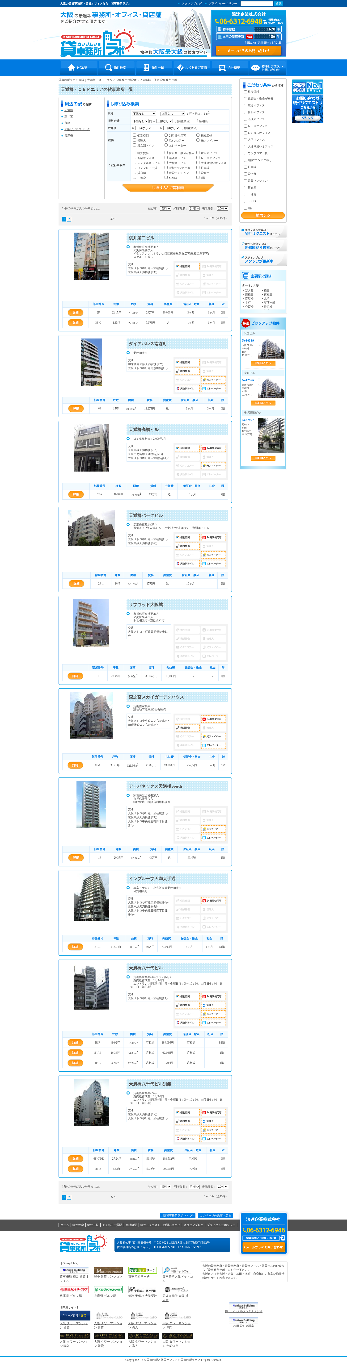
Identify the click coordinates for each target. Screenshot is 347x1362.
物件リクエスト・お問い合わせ (268, 67)
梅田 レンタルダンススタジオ (243, 1311)
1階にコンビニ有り (180, 168)
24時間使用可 (177, 135)
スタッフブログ (192, 3)
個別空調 (143, 135)
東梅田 (268, 294)
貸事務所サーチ (139, 1276)
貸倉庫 (204, 173)
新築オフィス (145, 158)
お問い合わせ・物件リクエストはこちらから (308, 101)
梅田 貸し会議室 (243, 1326)
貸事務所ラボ (98, 42)
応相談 (203, 121)
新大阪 (249, 290)
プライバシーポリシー (223, 3)
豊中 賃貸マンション (108, 1276)
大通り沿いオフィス (213, 163)
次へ (113, 218)
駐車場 (204, 168)
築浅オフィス (177, 158)
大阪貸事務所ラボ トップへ (178, 1215)
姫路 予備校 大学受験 (142, 1296)
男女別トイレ (145, 145)
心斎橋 (249, 306)
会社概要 (230, 67)
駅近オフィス (209, 153)
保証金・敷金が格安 (181, 153)
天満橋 (68, 110)
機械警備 (206, 135)
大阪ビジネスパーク (77, 129)
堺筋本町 (269, 302)
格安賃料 (143, 153)
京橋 (67, 123)
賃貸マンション (178, 173)
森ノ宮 (68, 116)
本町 (248, 302)
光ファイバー (209, 140)
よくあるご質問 (192, 67)
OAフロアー (176, 140)
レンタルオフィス (148, 163)
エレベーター (177, 145)
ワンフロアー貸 (147, 168)
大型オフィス (177, 163)
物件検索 (116, 67)
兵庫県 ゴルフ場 (71, 1296)
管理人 (141, 140)
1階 (202, 178)
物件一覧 (154, 67)
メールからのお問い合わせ (263, 1247)
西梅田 (249, 294)
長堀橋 (268, 306)
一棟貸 (141, 178)
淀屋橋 (249, 298)
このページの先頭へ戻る (215, 1215)
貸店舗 (141, 173)
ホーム (64, 1225)
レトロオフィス (210, 158)
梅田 (267, 290)
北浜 (267, 298)
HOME (79, 67)
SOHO (172, 178)
